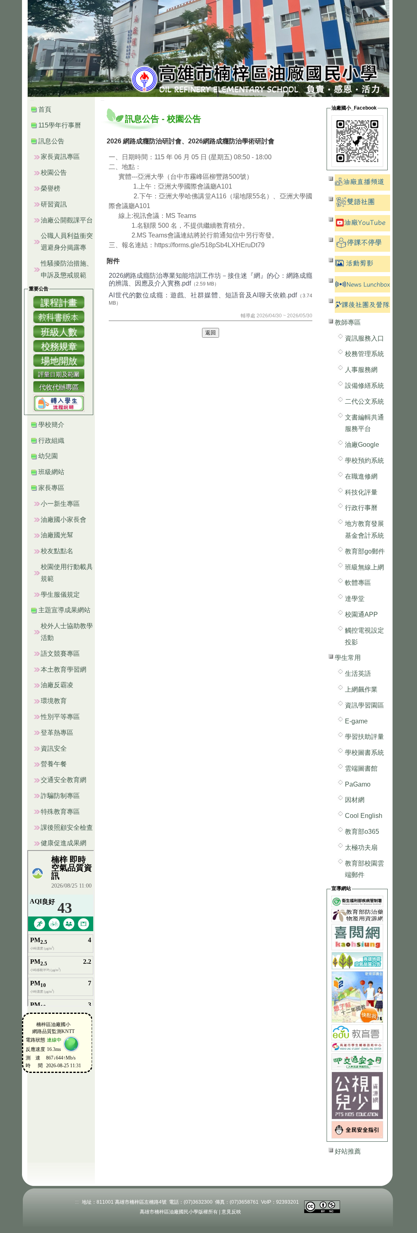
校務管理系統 (364, 353)
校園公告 (54, 172)
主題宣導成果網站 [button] (64, 610)
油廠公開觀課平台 (67, 220)
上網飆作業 (361, 689)
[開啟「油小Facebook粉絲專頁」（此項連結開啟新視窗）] (357, 140)
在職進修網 (361, 476)
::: (347, 21)
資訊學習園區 (364, 705)
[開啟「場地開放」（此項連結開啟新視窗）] (59, 359)
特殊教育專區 (60, 811)
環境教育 (54, 700)
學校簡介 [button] (51, 424)
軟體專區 (358, 582)
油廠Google (362, 444)
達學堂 (354, 598)
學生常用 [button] (348, 657)
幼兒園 (48, 456)
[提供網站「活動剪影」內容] (362, 263)
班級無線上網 (364, 567)
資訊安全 (54, 748)
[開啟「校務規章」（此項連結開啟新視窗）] (59, 345)
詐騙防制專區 (60, 795)
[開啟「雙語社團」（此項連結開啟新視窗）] (362, 202)
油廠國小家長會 (63, 519)
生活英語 (358, 673)
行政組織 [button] (51, 440)
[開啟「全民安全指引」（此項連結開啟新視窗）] (357, 1129)
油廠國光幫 (57, 535)
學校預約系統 (364, 460)
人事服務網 (361, 369)
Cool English (363, 815)
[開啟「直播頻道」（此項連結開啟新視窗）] (362, 181)
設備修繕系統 (364, 385)
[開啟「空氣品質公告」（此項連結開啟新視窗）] (357, 960)
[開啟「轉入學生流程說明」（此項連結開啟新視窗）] (59, 402)
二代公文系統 (364, 401)
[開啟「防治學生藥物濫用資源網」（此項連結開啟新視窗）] (357, 915)
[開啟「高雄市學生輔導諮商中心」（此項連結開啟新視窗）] (357, 1046)
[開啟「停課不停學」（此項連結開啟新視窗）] (362, 243)
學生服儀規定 (60, 594)
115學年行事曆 (59, 125)
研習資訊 (54, 204)
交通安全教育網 (63, 779)
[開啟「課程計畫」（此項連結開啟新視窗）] (59, 302)
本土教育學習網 (63, 669)
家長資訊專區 (60, 156)
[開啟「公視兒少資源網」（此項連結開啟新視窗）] (357, 1095)
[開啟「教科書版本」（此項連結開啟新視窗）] (59, 316)
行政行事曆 (361, 507)
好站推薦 (348, 1151)
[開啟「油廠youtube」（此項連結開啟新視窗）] (362, 222)
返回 (210, 333)
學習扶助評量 (364, 736)
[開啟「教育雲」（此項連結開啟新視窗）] (357, 1032)
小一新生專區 (60, 503)
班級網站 (51, 471)
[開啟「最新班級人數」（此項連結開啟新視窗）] (59, 330)
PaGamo (358, 784)
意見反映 (231, 1212)
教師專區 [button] (348, 322)
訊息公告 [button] (51, 141)
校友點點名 (57, 550)
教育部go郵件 (365, 551)
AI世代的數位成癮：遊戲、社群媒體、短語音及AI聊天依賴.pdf (203, 295)
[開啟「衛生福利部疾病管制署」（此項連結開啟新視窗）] (357, 900)
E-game (356, 721)
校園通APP (361, 614)
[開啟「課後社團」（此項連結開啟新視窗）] (362, 304)
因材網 (354, 799)
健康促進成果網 (63, 843)
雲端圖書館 (361, 768)
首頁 (44, 109)
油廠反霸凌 (57, 684)
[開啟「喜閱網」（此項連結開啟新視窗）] (357, 936)
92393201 (287, 1202)
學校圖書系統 (364, 752)
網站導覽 (367, 20)
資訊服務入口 (364, 338)
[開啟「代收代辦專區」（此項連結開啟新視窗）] (59, 386)
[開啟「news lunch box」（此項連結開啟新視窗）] (362, 283)
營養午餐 (54, 763)
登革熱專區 (57, 732)
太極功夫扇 (361, 847)
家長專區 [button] (51, 487)
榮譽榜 (50, 188)
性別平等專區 (60, 716)
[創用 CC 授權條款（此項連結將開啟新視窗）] (322, 1206)
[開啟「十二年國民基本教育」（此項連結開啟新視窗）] (357, 996)
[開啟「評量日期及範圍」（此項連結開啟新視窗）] (59, 373)
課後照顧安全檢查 (67, 827)
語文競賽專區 (60, 653)
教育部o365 (362, 831)
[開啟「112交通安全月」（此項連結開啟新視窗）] (357, 1061)
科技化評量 (361, 492)
